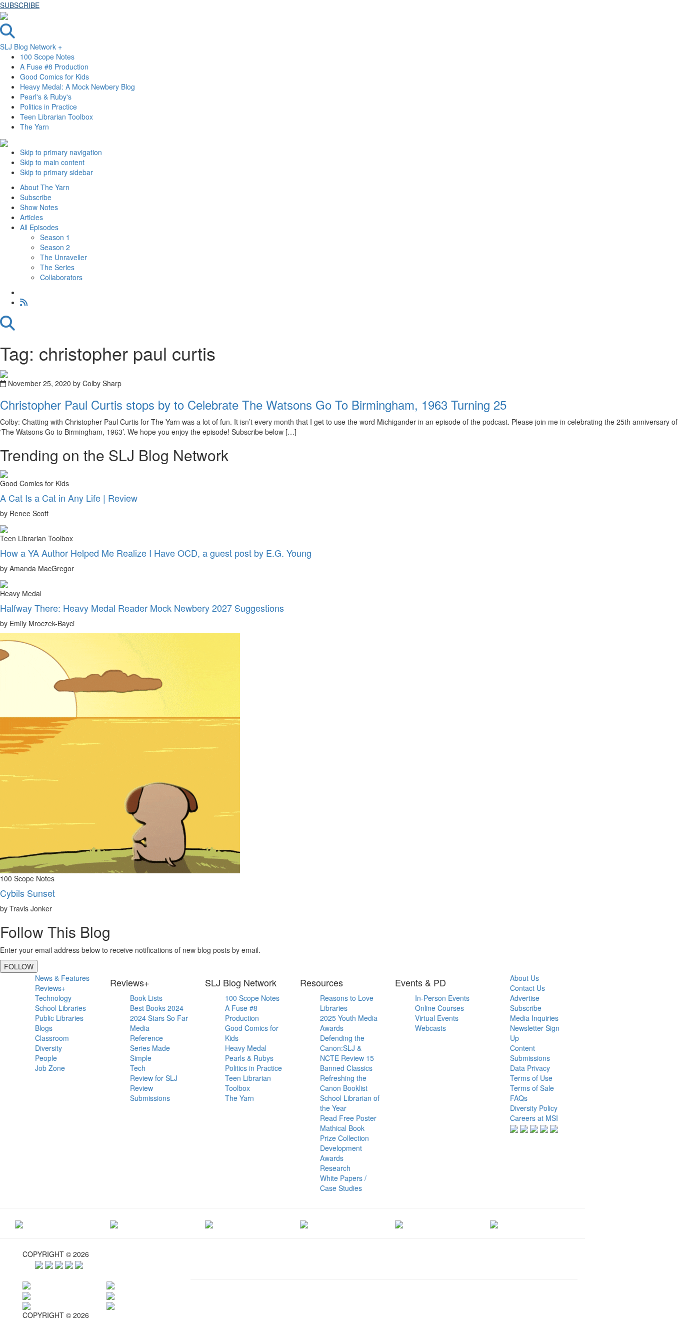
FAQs (519, 1098)
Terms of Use (531, 1078)
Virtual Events (436, 1018)
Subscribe (526, 1008)
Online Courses (439, 1008)
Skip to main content (52, 162)
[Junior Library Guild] (304, 1223)
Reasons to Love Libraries (347, 1003)
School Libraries (60, 1008)
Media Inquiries (534, 1018)
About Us (524, 978)
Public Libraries (59, 1018)
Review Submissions (150, 1093)
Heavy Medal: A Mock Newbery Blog (77, 87)
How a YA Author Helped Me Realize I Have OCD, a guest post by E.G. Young (156, 552)
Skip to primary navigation (61, 152)
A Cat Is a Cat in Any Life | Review (69, 497)
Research (335, 1168)
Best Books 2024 (157, 1008)
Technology (53, 998)
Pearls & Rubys (249, 1058)
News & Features (62, 978)
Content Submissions (530, 1053)
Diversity (48, 1048)
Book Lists (146, 998)
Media (140, 1028)
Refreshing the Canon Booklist (344, 1083)
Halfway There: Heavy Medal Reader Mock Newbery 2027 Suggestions (142, 607)
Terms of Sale (532, 1088)
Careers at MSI (534, 1118)
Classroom (52, 1038)
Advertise (525, 998)
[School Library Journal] (494, 1223)
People (46, 1058)
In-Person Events (442, 998)
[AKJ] (114, 1223)
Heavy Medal (245, 1048)
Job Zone (50, 1068)
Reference (146, 1038)
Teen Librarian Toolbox (56, 117)
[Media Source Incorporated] (19, 1223)
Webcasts (430, 1028)
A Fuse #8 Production (54, 67)
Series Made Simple (150, 1053)
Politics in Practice (48, 107)
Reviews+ (50, 988)
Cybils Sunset (27, 892)
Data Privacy (530, 1068)
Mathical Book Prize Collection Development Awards (344, 1143)
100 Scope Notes (47, 57)
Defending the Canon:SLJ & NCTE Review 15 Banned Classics (347, 1053)
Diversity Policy (534, 1108)
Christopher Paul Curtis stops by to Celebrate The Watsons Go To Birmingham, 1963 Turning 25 (253, 404)
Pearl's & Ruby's (46, 97)
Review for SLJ (154, 1078)
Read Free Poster (348, 1118)
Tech (138, 1068)
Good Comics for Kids (54, 77)
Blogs (43, 1028)
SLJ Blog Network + (31, 47)
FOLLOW (19, 966)
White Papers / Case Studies (343, 1183)
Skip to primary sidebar (56, 172)
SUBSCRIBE (20, 5)
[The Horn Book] (209, 1223)
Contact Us (527, 988)
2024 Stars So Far (159, 1018)
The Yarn (34, 127)
